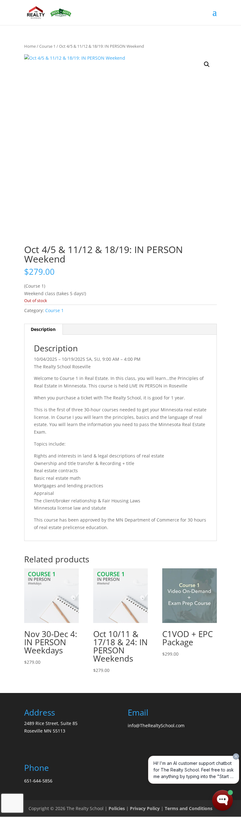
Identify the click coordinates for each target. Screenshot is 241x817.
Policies (117, 808)
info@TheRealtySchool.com (156, 725)
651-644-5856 (38, 781)
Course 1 (47, 46)
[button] (206, 64)
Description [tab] (43, 329)
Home (30, 46)
